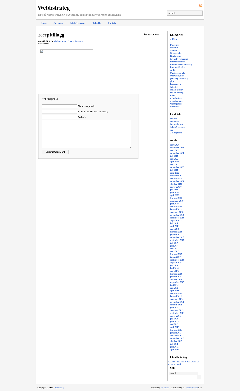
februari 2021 (176, 178)
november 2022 (177, 167)
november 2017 (177, 237)
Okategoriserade (177, 72)
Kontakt (112, 23)
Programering (176, 84)
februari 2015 (176, 293)
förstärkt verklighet (179, 58)
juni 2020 (174, 192)
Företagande (175, 56)
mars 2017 (174, 251)
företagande (175, 53)
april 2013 (174, 327)
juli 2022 (174, 169)
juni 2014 (174, 307)
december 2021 (176, 175)
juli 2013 (174, 318)
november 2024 (177, 153)
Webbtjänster (176, 103)
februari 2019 (176, 206)
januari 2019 (175, 209)
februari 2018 (176, 231)
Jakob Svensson (77, 23)
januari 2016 (175, 276)
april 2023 (174, 161)
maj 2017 (174, 248)
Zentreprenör (176, 132)
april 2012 (174, 349)
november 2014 (177, 301)
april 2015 (174, 290)
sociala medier (176, 89)
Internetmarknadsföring (181, 64)
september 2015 (177, 282)
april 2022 (174, 172)
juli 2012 (174, 343)
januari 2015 (175, 296)
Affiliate (173, 39)
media (173, 70)
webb (172, 95)
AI (171, 42)
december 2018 (176, 212)
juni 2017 (174, 245)
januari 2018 (175, 234)
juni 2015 (174, 285)
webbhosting (176, 98)
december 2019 (176, 200)
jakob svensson (60, 41)
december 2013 (176, 310)
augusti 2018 (175, 220)
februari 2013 (176, 329)
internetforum (176, 124)
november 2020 (177, 181)
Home (44, 23)
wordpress (175, 106)
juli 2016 (174, 265)
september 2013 (177, 313)
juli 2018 (174, 223)
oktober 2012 (176, 341)
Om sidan (58, 23)
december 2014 (176, 299)
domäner (174, 47)
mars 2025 (174, 150)
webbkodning (176, 100)
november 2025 (177, 147)
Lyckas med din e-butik (180, 361)
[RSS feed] (201, 5)
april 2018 (174, 226)
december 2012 (176, 335)
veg (171, 129)
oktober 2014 (176, 304)
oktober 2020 (176, 184)
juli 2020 (174, 189)
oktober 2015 (176, 279)
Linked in (96, 23)
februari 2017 (176, 254)
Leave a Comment (75, 41)
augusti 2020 (175, 186)
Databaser (174, 44)
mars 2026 (174, 144)
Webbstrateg (53, 7)
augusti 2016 (175, 262)
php (172, 81)
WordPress (165, 387)
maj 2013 (174, 324)
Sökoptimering (176, 92)
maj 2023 (174, 158)
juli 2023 (174, 155)
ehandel (173, 50)
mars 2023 (174, 164)
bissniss (173, 118)
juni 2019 (174, 203)
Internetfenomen (177, 61)
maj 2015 (174, 287)
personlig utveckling (179, 78)
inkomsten (175, 121)
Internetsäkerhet (177, 67)
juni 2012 (174, 346)
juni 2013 (174, 321)
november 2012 (177, 338)
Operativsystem (177, 75)
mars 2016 (174, 270)
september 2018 (177, 217)
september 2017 (177, 240)
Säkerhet (174, 86)
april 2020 (174, 195)
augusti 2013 (175, 315)
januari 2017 (175, 256)
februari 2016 (176, 273)
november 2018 (177, 214)
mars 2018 (174, 228)
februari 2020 (176, 198)
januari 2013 (175, 332)
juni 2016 (174, 268)
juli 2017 (174, 242)
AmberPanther (192, 387)
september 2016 (177, 259)
